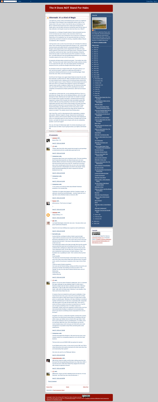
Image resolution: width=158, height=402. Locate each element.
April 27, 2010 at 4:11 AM (58, 181)
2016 (95, 64)
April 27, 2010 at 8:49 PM (58, 378)
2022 (95, 54)
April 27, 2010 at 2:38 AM (58, 143)
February (97, 216)
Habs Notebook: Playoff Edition (102, 165)
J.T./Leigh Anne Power (69, 398)
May (96, 93)
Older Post (85, 387)
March (96, 214)
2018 (95, 60)
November (98, 81)
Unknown (54, 212)
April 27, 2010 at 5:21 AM (58, 209)
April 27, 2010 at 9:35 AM (58, 355)
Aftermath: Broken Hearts (101, 152)
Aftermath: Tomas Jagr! (100, 159)
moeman (54, 138)
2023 (95, 51)
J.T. (53, 146)
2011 (95, 74)
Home (67, 387)
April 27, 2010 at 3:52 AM (58, 173)
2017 (95, 62)
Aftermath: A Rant (99, 187)
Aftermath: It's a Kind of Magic (62, 18)
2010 (95, 77)
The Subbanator (99, 140)
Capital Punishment (100, 175)
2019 (95, 58)
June (96, 91)
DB (53, 220)
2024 (95, 49)
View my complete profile (100, 42)
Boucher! (97, 192)
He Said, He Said (99, 167)
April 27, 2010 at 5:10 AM (58, 198)
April (96, 95)
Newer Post (49, 387)
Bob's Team (98, 123)
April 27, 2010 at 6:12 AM (58, 277)
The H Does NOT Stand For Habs (69, 7)
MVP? (96, 202)
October (97, 83)
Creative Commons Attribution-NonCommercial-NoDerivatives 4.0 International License (101, 241)
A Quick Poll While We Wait (101, 173)
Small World (98, 132)
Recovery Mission (99, 150)
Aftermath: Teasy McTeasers (102, 194)
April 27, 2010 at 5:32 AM (58, 231)
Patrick (54, 201)
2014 (95, 68)
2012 (95, 72)
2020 (95, 56)
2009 (95, 221)
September (98, 85)
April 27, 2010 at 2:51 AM (58, 153)
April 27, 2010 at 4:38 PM (58, 368)
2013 (95, 70)
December (98, 78)
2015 (95, 66)
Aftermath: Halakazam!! (100, 208)
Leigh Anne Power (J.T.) (98, 237)
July (96, 89)
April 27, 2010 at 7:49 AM (58, 330)
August (97, 87)
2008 (95, 223)
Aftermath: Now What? (100, 177)
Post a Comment (52, 381)
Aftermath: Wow (99, 104)
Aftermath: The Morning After (102, 134)
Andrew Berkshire (57, 358)
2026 (95, 47)
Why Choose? (98, 200)
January (97, 218)
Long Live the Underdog (101, 157)
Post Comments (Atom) (59, 390)
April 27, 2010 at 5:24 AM (58, 217)
